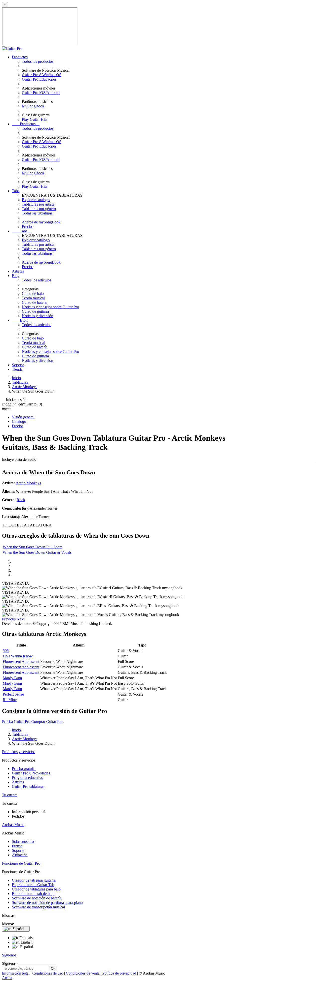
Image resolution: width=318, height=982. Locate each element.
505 (6, 650)
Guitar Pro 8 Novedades (31, 773)
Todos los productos (37, 61)
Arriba (7, 978)
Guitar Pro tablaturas (28, 786)
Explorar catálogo (36, 200)
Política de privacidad (119, 973)
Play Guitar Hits (34, 119)
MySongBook (33, 106)
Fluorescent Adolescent (21, 661)
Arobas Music (13, 825)
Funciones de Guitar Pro (21, 863)
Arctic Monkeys (28, 483)
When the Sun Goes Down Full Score (32, 547)
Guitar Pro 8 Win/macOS (41, 75)
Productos (20, 57)
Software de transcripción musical (38, 907)
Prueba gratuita (24, 769)
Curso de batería (34, 302)
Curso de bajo (33, 293)
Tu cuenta (9, 795)
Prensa (17, 846)
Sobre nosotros (23, 841)
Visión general (23, 417)
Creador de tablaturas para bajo (36, 889)
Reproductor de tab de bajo (33, 893)
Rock (21, 500)
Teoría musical (33, 298)
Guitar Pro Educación (39, 79)
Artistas (18, 271)
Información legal (16, 973)
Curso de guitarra (35, 311)
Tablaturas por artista (38, 204)
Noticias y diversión (37, 316)
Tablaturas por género (39, 209)
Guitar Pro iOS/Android (41, 93)
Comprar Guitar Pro (47, 721)
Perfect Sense (13, 694)
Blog (16, 276)
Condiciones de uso (48, 973)
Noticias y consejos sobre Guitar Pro (50, 307)
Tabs (15, 191)
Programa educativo (27, 777)
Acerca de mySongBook (41, 222)
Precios (27, 226)
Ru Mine (10, 700)
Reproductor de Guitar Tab (33, 885)
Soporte (18, 365)
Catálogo (19, 421)
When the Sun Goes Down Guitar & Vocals (37, 552)
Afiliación (20, 855)
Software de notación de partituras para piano (47, 902)
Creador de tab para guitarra (34, 880)
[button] (9, 619)
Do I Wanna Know (18, 656)
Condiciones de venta (83, 973)
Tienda (17, 369)
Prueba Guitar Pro (16, 721)
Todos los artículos (36, 280)
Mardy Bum (12, 678)
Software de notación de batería (36, 898)
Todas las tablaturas (37, 213)
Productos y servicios (18, 752)
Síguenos (9, 955)
